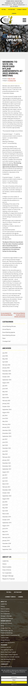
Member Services (6, 621)
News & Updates (6, 567)
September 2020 (6, 496)
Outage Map (11, 9)
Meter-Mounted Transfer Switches (10, 657)
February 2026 (6, 365)
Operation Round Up (6, 666)
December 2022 (6, 448)
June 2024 (5, 418)
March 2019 (5, 534)
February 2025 (6, 400)
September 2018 (6, 549)
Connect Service (21, 9)
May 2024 (5, 421)
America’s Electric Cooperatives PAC (10, 635)
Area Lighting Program (7, 649)
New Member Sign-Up (7, 630)
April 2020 (5, 511)
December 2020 (6, 490)
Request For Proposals (8, 579)
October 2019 (6, 519)
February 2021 (6, 487)
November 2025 (6, 374)
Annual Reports (6, 329)
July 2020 (4, 502)
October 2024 (6, 406)
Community (4, 664)
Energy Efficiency (5, 640)
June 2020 (5, 505)
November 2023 (6, 433)
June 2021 (5, 478)
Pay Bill (4, 9)
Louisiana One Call (6, 647)
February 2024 (6, 424)
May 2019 (5, 531)
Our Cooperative (6, 573)
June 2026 (5, 356)
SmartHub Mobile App (7, 633)
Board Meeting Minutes (8, 335)
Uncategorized (12, 80)
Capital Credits (5, 637)
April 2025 (5, 394)
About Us (6, 557)
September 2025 (6, 380)
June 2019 (5, 528)
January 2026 (5, 368)
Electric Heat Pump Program (8, 652)
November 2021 (6, 466)
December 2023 (6, 430)
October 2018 (6, 546)
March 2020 (5, 513)
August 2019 (5, 525)
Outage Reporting (5, 628)
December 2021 (6, 463)
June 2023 (5, 442)
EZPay (2, 625)
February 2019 (6, 537)
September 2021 (6, 469)
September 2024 (6, 409)
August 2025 (5, 382)
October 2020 (6, 493)
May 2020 (5, 508)
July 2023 (4, 439)
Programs (4, 645)
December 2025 (6, 371)
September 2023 (6, 436)
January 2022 (5, 460)
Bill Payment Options (6, 623)
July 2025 (4, 385)
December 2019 (6, 516)
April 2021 (5, 481)
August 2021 (5, 472)
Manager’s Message (7, 576)
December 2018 (6, 543)
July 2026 (4, 353)
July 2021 (4, 475)
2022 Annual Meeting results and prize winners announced (19, 314)
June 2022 (5, 451)
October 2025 (6, 377)
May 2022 (5, 454)
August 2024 (5, 412)
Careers (14, 13)
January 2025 (5, 403)
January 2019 (5, 540)
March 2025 (5, 397)
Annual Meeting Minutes (9, 326)
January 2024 (5, 427)
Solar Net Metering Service (8, 659)
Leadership (5, 561)
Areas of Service (6, 570)
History (4, 564)
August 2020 (5, 499)
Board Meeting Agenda (8, 332)
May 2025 (5, 391)
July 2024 (4, 415)
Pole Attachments (5, 662)
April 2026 (5, 362)
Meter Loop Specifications (8, 642)
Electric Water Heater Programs (9, 654)
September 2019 (6, 522)
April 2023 (5, 445)
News (3, 338)
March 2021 (5, 484)
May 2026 (5, 359)
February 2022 (6, 457)
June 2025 (5, 388)
